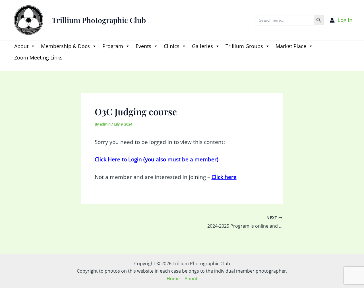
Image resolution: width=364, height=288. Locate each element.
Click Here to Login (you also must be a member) (156, 159)
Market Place (291, 46)
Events (143, 46)
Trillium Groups (244, 46)
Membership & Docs (65, 46)
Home (173, 278)
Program (112, 46)
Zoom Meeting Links (38, 57)
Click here (224, 177)
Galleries (202, 46)
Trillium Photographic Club (99, 20)
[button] (14, 67)
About (21, 46)
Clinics (171, 46)
